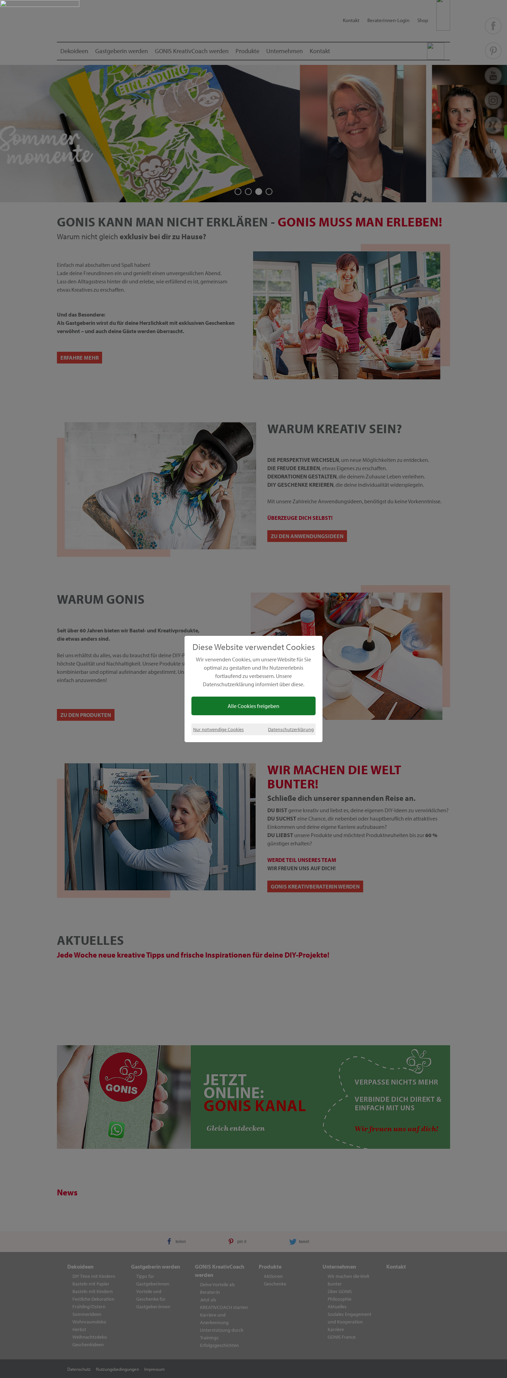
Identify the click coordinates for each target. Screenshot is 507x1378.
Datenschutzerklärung (291, 729)
